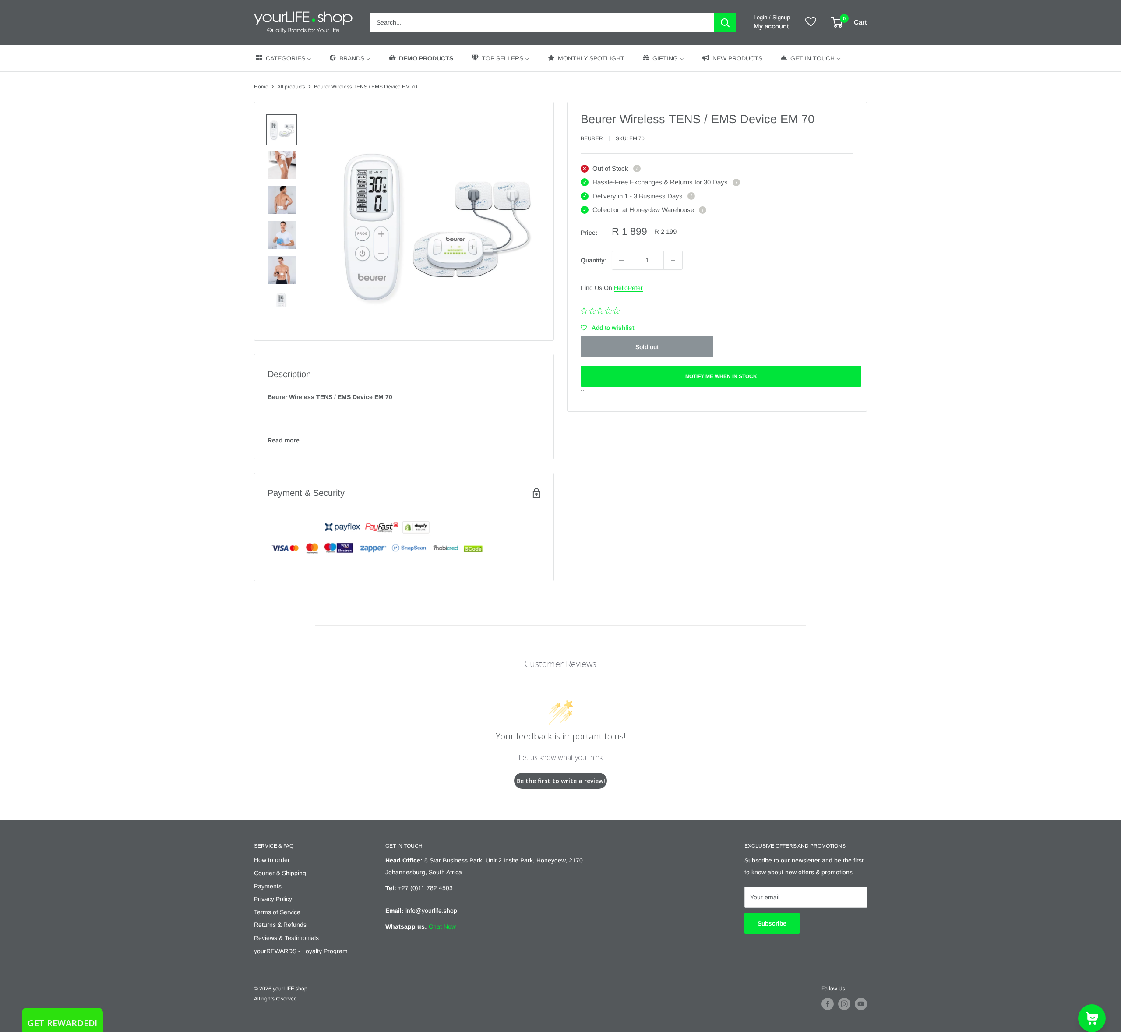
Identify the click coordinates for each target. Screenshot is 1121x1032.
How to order (272, 859)
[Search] (725, 22)
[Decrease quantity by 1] (621, 260)
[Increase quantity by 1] (673, 260)
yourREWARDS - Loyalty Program (301, 950)
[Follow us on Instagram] (844, 1004)
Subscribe (772, 923)
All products (291, 87)
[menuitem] (283, 58)
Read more (284, 440)
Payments (268, 886)
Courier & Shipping (280, 872)
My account (771, 26)
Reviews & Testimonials (286, 937)
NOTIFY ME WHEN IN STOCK (721, 376)
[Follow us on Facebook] (827, 1004)
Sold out (647, 346)
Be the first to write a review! (560, 781)
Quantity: (593, 260)
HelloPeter (628, 287)
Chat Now (442, 926)
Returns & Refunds (280, 924)
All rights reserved (275, 999)
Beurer (592, 138)
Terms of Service (277, 911)
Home (261, 87)
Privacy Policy (273, 898)
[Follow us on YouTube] (861, 1004)
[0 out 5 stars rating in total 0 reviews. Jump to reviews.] (602, 310)
